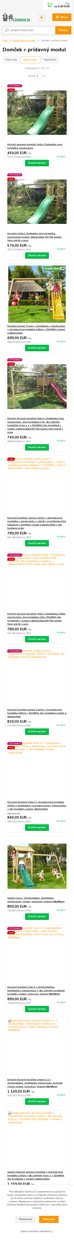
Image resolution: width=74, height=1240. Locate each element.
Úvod (5, 40)
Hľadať (63, 30)
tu (52, 1231)
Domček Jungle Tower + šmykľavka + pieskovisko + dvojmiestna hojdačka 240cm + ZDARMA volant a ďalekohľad (36, 329)
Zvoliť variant (37, 163)
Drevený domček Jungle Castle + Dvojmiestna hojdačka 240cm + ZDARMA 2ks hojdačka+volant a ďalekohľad (36, 713)
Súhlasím (49, 1219)
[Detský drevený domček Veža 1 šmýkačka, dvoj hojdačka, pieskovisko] (37, 112)
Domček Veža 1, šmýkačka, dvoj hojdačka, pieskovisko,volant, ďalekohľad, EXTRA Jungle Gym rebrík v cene (34, 237)
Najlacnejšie (30, 60)
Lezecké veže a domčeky (24, 40)
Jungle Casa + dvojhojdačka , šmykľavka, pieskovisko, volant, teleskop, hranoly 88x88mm (36, 899)
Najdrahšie (50, 60)
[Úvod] (17, 17)
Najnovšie (11, 60)
